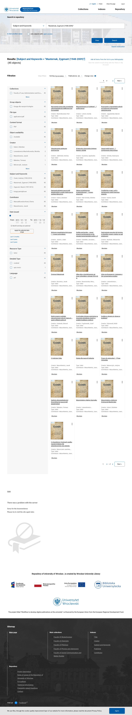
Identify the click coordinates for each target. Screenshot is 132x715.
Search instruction (118, 47)
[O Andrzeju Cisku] (59, 347)
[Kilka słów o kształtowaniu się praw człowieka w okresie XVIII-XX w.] (84, 263)
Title (95, 637)
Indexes (101, 9)
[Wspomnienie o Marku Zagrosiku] (84, 388)
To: (31, 220)
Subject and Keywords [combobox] (22, 26)
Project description (24, 672)
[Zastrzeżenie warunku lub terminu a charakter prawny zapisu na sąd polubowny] (109, 221)
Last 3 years (13, 239)
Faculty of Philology (61, 645)
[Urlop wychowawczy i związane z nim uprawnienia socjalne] (109, 263)
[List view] (95, 76)
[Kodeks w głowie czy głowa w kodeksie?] (109, 305)
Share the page (111, 4)
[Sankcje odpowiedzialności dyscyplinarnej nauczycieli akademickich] (59, 388)
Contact (20, 691)
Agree (117, 711)
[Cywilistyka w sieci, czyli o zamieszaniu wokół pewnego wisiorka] (109, 179)
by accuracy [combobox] (59, 76)
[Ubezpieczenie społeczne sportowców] (59, 137)
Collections (83, 9)
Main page (13, 632)
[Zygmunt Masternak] (59, 263)
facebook (22, 703)
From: (12, 220)
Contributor (98, 653)
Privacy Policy (97, 711)
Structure (54, 122)
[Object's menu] (72, 88)
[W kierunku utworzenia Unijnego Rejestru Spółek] (84, 137)
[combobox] (85, 26)
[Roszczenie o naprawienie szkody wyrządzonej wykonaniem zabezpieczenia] (109, 95)
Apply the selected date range (22, 231)
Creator (96, 641)
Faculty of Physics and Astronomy (66, 649)
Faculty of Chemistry (61, 641)
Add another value (15, 34)
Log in (123, 4)
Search (114, 40)
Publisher (97, 649)
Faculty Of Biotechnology (63, 637)
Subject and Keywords (102, 645)
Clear (97, 40)
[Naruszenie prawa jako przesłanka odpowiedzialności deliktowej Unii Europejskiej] (59, 95)
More (27, 97)
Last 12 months (14, 236)
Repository (120, 9)
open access (47, 34)
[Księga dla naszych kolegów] (84, 347)
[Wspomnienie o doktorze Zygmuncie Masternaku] (109, 388)
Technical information (25, 685)
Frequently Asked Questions (27, 688)
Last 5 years (13, 242)
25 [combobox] (79, 76)
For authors (21, 682)
